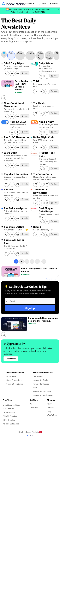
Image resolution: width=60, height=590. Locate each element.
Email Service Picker (12, 405)
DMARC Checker (10, 416)
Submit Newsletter (14, 383)
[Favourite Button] (6, 73)
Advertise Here (51, 279)
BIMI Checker (9, 420)
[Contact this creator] (17, 73)
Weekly (20, 53)
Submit (55, 3)
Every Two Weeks (49, 55)
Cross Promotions (14, 380)
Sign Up (30, 308)
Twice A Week (40, 55)
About (49, 403)
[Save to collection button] (12, 73)
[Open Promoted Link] (3, 97)
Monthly (30, 53)
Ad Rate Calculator (11, 423)
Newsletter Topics (41, 383)
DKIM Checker (9, 412)
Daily (11, 53)
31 (37, 261)
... (32, 261)
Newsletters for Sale (42, 391)
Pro (30, 403)
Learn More (11, 359)
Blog (49, 411)
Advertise (33, 407)
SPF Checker (8, 408)
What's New (52, 415)
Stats (35, 387)
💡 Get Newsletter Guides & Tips (26, 287)
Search (43, 3)
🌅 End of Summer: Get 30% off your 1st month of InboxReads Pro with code (28, 10)
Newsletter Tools (40, 380)
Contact (50, 407)
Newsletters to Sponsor (43, 395)
